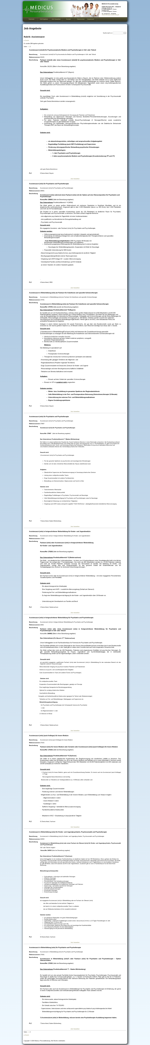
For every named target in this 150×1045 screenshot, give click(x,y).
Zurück (27, 40)
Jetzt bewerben (56, 19)
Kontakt (68, 19)
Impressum (90, 19)
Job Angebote (44, 19)
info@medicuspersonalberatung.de (110, 14)
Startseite (31, 19)
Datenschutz (81, 19)
